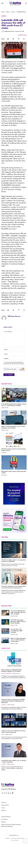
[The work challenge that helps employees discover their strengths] (5, 612)
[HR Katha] (15, 3)
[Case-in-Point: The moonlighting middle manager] (5, 631)
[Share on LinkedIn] (8, 39)
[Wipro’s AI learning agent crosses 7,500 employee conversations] (14, 417)
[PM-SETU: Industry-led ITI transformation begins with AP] (14, 440)
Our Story (3, 802)
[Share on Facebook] (18, 39)
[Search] (26, 3)
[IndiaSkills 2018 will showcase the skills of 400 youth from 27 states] (14, 50)
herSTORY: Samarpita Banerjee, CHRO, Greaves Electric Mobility (18, 621)
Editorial (3, 822)
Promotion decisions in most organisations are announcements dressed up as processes (13, 588)
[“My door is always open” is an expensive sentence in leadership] (14, 549)
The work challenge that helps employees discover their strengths (18, 612)
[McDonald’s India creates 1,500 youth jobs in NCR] (14, 462)
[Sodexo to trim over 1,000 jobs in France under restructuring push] (14, 720)
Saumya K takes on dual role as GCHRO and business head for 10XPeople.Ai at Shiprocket (13, 701)
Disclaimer (8, 838)
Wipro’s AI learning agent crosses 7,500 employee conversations (18, 640)
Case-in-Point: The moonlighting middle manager (17, 631)
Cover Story (4, 819)
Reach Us (3, 810)
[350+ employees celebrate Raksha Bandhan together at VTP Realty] (14, 659)
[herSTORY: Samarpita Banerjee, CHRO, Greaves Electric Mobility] (5, 622)
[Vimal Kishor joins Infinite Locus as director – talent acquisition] (14, 750)
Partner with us (5, 805)
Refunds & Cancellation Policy (17, 838)
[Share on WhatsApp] (24, 39)
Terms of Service (14, 840)
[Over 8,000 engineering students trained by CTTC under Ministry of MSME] (14, 395)
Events (3, 16)
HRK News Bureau (10, 31)
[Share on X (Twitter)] (13, 39)
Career (3, 807)
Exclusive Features (5, 816)
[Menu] (2, 3)
